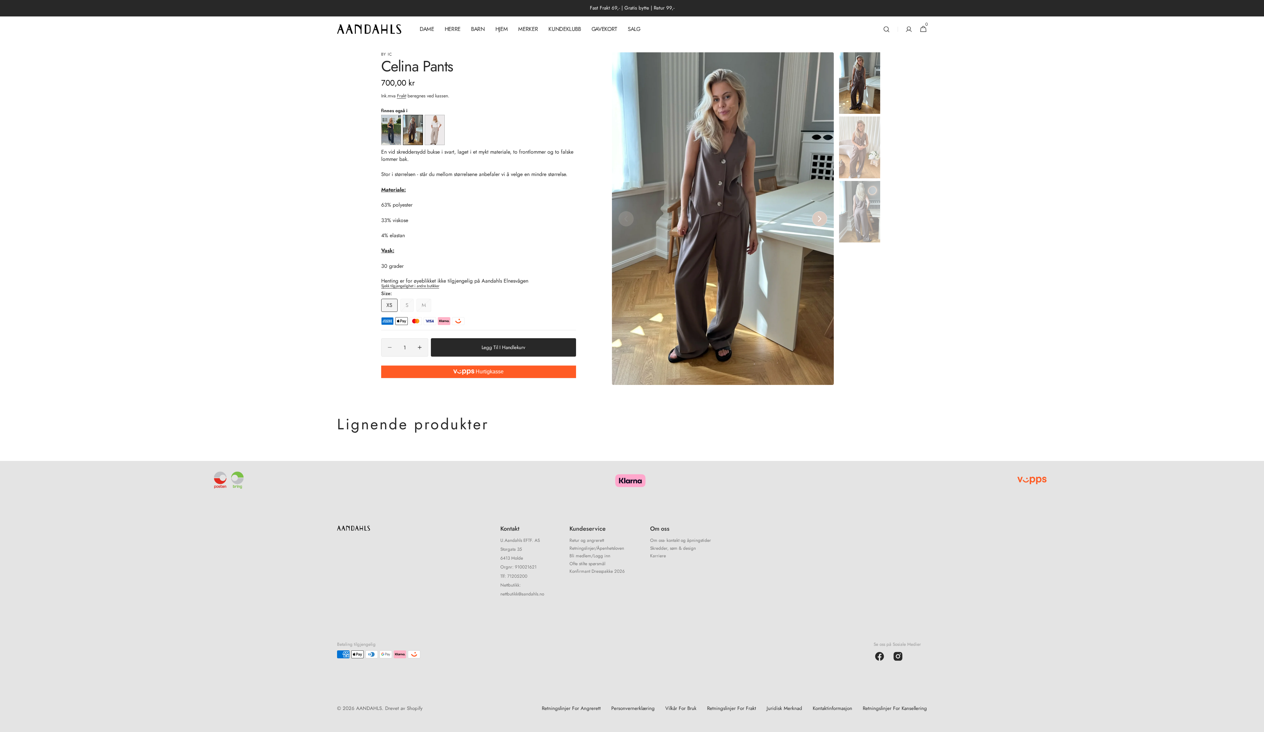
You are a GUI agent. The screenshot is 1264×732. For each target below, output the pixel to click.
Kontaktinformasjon (832, 708)
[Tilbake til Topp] (1256, 724)
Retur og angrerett (586, 540)
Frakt (401, 95)
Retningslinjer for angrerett (571, 708)
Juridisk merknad (784, 708)
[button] (886, 29)
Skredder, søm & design (673, 548)
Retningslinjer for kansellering (895, 708)
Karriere (658, 555)
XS (392, 306)
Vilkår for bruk (681, 708)
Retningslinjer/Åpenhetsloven (596, 548)
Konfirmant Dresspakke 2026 (597, 571)
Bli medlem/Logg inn (589, 555)
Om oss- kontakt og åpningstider (680, 540)
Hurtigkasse (489, 371)
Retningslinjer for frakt (731, 708)
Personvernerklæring (633, 708)
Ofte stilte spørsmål (587, 563)
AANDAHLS (369, 708)
